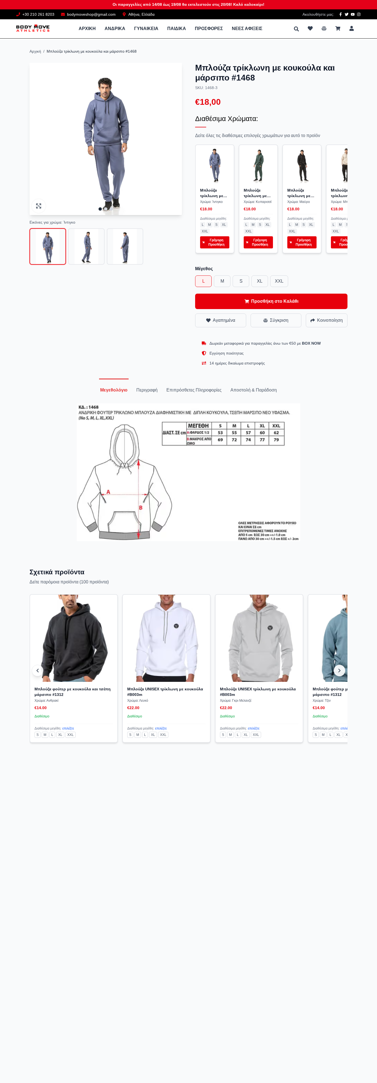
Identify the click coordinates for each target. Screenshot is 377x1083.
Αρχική (35, 51)
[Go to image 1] (100, 209)
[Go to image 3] (111, 209)
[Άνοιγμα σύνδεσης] (351, 28)
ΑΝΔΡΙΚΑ (115, 28)
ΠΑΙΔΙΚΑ (176, 28)
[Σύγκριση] (324, 28)
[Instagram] (359, 14)
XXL (205, 231)
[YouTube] (353, 14)
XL (224, 225)
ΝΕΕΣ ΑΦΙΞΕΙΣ (247, 28)
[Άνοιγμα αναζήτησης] (296, 29)
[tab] (114, 390)
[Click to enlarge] (39, 206)
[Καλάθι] (338, 28)
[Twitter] (347, 14)
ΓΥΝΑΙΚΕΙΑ (146, 28)
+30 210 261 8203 (38, 14)
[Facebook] (341, 14)
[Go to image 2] (105, 209)
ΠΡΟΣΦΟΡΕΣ (209, 28)
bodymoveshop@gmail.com (91, 14)
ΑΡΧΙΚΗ (87, 28)
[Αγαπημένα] (310, 28)
